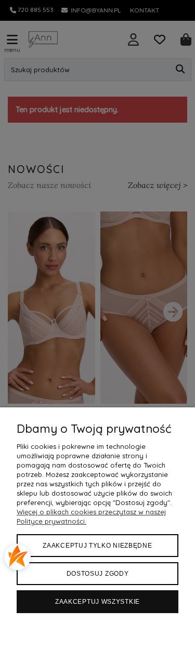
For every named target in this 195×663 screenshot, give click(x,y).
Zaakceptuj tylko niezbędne (97, 545)
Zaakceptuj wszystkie (97, 601)
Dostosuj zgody (98, 573)
